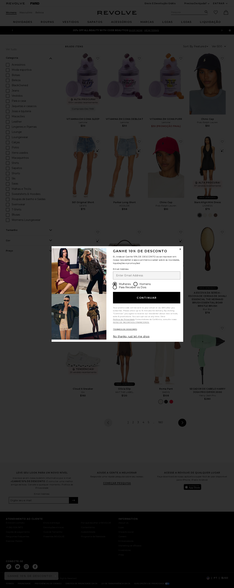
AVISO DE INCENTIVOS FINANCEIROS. (131, 322)
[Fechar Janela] (180, 249)
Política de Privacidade (124, 319)
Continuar (147, 297)
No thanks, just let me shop (131, 336)
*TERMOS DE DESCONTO (125, 329)
